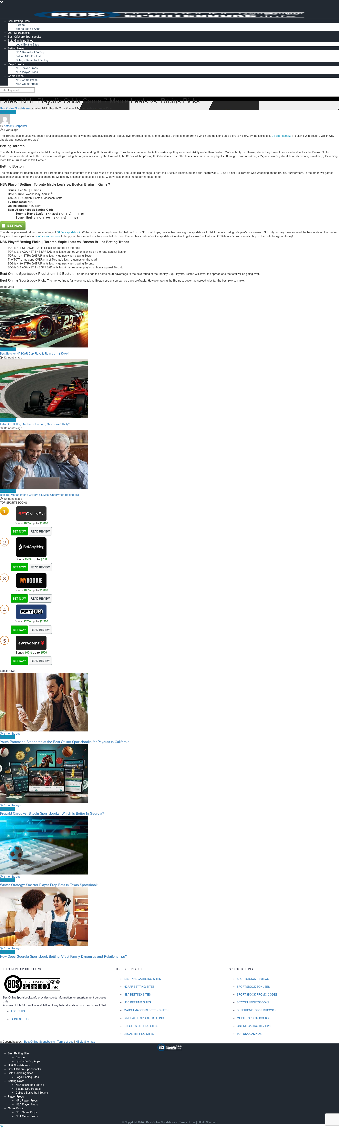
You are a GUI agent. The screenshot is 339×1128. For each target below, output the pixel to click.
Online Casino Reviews (254, 1026)
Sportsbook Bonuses (253, 986)
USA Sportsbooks (19, 33)
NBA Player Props (27, 72)
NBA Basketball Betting (30, 52)
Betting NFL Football (28, 56)
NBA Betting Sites (137, 994)
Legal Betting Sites (27, 44)
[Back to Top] (1, 1126)
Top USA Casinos (249, 1034)
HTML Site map (85, 1041)
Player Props (16, 64)
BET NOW (19, 531)
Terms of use (65, 1041)
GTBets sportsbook (68, 232)
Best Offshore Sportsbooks (24, 36)
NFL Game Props (26, 80)
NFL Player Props (27, 68)
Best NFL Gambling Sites (142, 979)
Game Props (16, 76)
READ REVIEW (40, 531)
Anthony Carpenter (15, 126)
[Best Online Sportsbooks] (169, 14)
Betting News (16, 48)
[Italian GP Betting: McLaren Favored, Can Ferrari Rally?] (169, 388)
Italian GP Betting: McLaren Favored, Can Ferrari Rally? (35, 424)
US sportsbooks (281, 136)
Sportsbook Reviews (253, 979)
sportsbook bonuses (47, 236)
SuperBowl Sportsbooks (256, 1010)
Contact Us (19, 1019)
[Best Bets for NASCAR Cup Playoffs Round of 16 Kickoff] (169, 318)
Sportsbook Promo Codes (257, 994)
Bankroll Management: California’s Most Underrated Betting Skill (39, 495)
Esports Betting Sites (141, 1026)
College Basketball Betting (32, 60)
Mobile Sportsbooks (253, 1018)
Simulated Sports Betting (144, 1018)
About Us (18, 1011)
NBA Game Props (27, 84)
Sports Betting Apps (28, 29)
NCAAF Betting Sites (139, 986)
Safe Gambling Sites (20, 40)
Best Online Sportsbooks (15, 108)
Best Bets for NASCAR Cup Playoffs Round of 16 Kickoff (34, 353)
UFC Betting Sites (137, 1002)
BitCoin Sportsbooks (253, 1002)
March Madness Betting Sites (146, 1010)
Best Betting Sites (19, 21)
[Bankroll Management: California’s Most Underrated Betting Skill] (169, 459)
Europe (20, 25)
